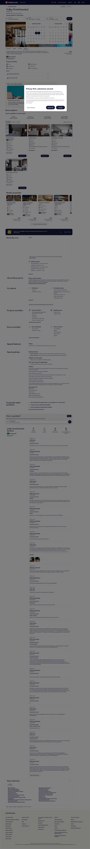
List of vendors (29, 102)
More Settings (31, 107)
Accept (60, 107)
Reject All (50, 107)
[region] (45, 98)
